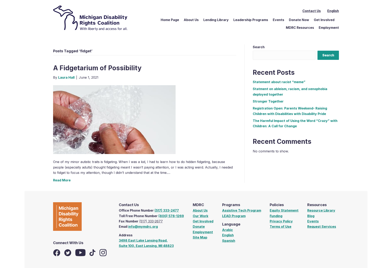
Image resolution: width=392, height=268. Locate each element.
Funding (276, 216)
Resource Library (321, 210)
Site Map (200, 237)
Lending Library (216, 20)
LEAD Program (234, 216)
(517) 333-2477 (167, 210)
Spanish (228, 241)
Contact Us (311, 11)
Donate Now (299, 20)
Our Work (200, 216)
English (228, 235)
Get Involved (324, 20)
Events (278, 20)
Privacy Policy (281, 221)
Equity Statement (284, 210)
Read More (62, 180)
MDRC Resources (300, 28)
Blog (310, 216)
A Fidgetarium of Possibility (97, 68)
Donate (199, 226)
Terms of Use (280, 226)
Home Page (170, 20)
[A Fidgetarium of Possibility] (114, 119)
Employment (329, 28)
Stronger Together (268, 101)
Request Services (321, 226)
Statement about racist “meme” (279, 82)
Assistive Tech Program (241, 210)
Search (259, 47)
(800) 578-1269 (171, 216)
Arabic (227, 230)
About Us (191, 20)
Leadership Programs (250, 20)
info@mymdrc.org (143, 226)
